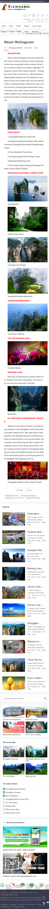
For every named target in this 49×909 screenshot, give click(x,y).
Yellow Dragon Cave (12, 813)
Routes (26, 26)
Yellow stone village (12, 809)
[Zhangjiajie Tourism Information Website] (16, 7)
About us (5, 892)
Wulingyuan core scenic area (14, 498)
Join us (34, 892)
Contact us (25, 892)
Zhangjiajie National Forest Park (17, 799)
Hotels (18, 26)
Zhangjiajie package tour (28, 495)
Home (4, 26)
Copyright (15, 892)
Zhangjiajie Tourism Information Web (13, 898)
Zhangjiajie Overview (11, 495)
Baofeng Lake (10, 806)
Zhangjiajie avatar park (33, 498)
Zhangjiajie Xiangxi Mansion (15, 789)
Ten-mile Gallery (11, 802)
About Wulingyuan (12, 796)
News (11, 26)
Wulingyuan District (14, 31)
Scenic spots (36, 26)
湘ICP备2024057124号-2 (11, 895)
